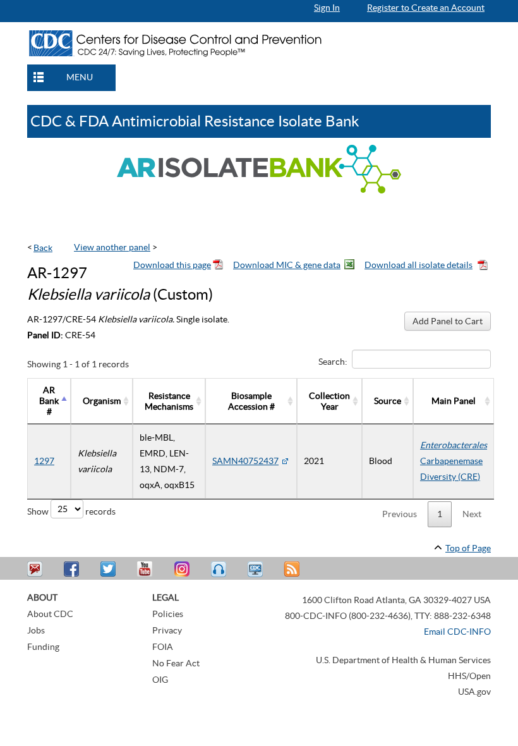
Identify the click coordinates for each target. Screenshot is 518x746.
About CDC (50, 614)
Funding (43, 647)
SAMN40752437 (245, 461)
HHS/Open (469, 676)
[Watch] (256, 569)
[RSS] (293, 569)
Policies (167, 614)
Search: (332, 362)
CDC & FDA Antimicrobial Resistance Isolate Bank (194, 121)
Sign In (327, 8)
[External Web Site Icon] (285, 461)
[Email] (36, 569)
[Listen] (219, 569)
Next (471, 514)
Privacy (167, 630)
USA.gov (474, 692)
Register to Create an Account (426, 8)
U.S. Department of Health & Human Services (403, 660)
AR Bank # (49, 401)
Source (387, 401)
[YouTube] (146, 569)
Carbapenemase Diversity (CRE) (453, 461)
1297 (44, 461)
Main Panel (453, 401)
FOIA (162, 647)
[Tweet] (109, 569)
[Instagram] (183, 569)
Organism (102, 401)
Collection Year (329, 401)
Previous (399, 514)
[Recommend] (73, 569)
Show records (71, 511)
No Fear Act (176, 663)
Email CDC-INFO (457, 632)
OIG (160, 680)
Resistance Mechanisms (169, 401)
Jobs (36, 630)
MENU (79, 77)
